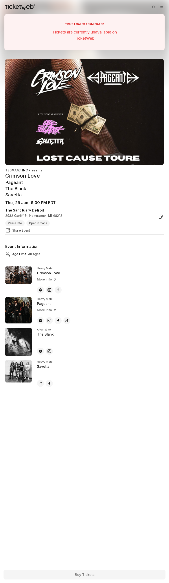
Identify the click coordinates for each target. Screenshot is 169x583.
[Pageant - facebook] (58, 320)
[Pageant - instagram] (49, 320)
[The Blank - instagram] (49, 351)
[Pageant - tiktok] (66, 320)
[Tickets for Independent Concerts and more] (20, 7)
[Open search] (153, 7)
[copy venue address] (161, 216)
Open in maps (38, 223)
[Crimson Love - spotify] (40, 289)
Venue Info (15, 223)
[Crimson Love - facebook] (58, 289)
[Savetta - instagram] (40, 383)
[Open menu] (161, 7)
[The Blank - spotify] (40, 351)
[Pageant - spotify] (40, 320)
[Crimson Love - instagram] (49, 289)
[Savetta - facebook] (49, 383)
